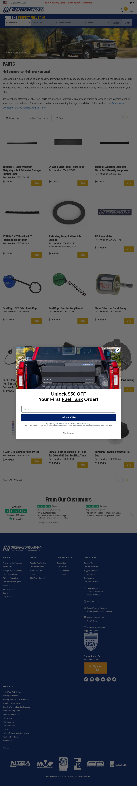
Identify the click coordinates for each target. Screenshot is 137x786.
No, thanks (68, 433)
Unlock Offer (68, 417)
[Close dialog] (117, 350)
